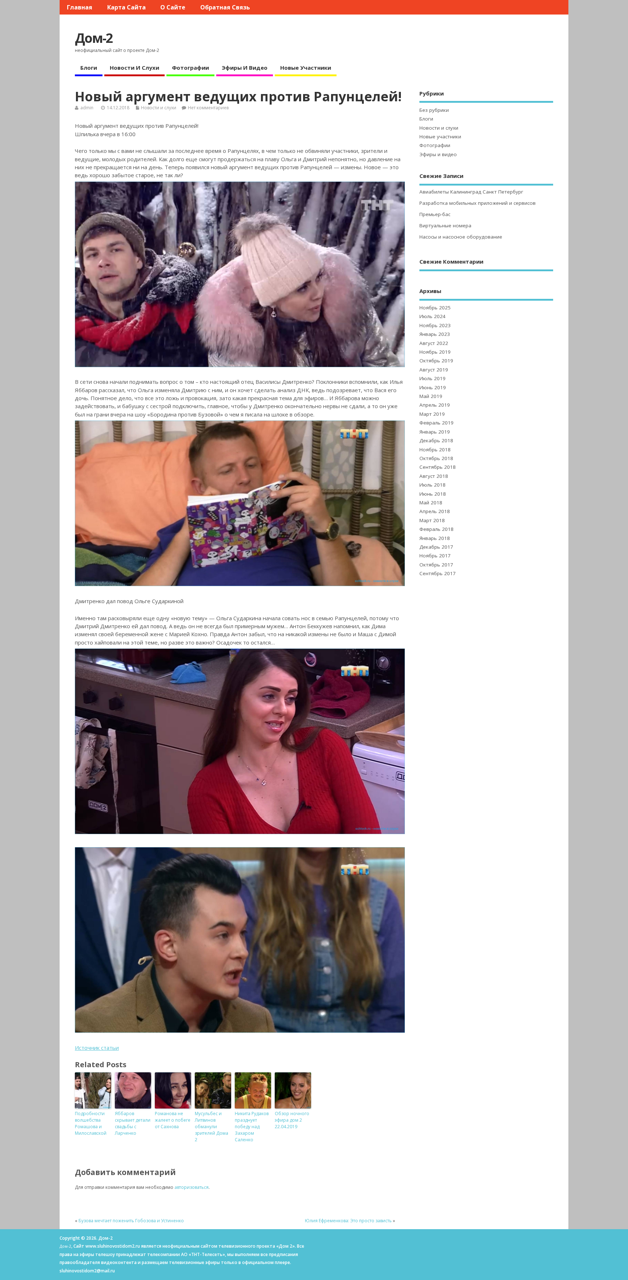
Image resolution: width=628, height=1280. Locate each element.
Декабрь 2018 (436, 440)
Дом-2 (94, 38)
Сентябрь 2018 (437, 467)
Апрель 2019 (434, 405)
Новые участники (305, 67)
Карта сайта (126, 7)
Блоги (88, 67)
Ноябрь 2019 (435, 352)
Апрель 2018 (434, 511)
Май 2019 (430, 396)
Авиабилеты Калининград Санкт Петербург (471, 191)
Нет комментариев (208, 108)
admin (86, 108)
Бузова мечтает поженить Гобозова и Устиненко (131, 1221)
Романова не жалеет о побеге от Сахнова (172, 1120)
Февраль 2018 (436, 529)
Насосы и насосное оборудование (460, 236)
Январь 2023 (434, 334)
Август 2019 (433, 369)
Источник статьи (97, 1047)
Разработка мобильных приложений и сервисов (477, 203)
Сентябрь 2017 (437, 573)
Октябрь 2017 (436, 564)
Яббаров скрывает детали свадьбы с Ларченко (132, 1123)
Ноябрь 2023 (435, 325)
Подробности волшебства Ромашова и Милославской (90, 1123)
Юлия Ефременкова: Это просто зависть (348, 1221)
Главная (79, 7)
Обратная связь (225, 7)
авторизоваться (191, 1187)
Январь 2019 (434, 431)
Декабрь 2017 (436, 547)
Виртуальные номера (445, 225)
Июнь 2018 (432, 494)
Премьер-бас (434, 214)
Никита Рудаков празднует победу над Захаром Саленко (252, 1126)
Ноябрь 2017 (435, 555)
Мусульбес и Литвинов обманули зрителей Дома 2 (211, 1126)
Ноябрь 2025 (435, 307)
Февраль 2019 (436, 422)
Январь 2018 (434, 538)
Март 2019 (432, 414)
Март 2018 (432, 520)
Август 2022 (433, 343)
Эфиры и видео (244, 67)
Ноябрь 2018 (435, 449)
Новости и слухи (134, 67)
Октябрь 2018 (436, 458)
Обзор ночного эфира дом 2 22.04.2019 (292, 1120)
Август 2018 (433, 476)
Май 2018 (430, 502)
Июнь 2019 (432, 387)
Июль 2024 (432, 316)
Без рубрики (434, 110)
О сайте (172, 7)
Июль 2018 (432, 484)
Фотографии (190, 67)
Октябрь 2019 (436, 360)
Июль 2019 (432, 378)
